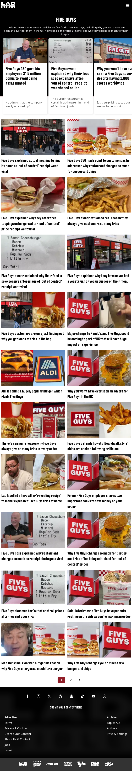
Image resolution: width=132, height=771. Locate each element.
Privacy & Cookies (16, 728)
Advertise (10, 717)
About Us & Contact (17, 739)
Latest (8, 750)
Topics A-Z (113, 723)
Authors (112, 728)
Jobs (7, 745)
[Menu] (127, 5)
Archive (112, 717)
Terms (8, 723)
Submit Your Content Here (66, 707)
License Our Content (17, 734)
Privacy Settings (117, 734)
